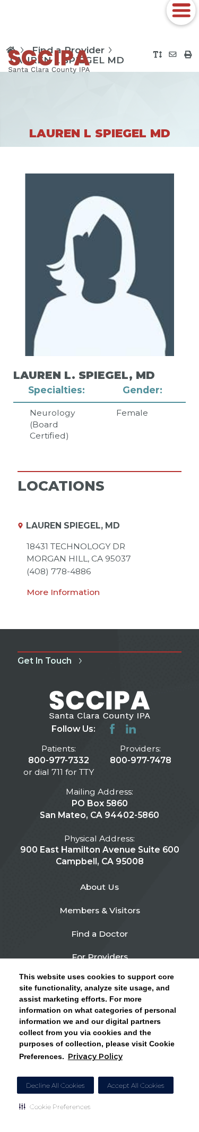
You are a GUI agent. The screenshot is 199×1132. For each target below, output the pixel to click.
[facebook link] (112, 729)
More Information (63, 592)
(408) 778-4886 (59, 571)
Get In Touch (45, 661)
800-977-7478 (140, 760)
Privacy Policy (95, 1056)
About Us (99, 887)
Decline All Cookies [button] (55, 1085)
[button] (55, 1106)
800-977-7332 (58, 760)
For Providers (100, 957)
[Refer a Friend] (173, 54)
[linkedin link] (131, 729)
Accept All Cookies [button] (136, 1085)
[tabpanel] (99, 308)
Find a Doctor (99, 934)
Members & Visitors (99, 910)
